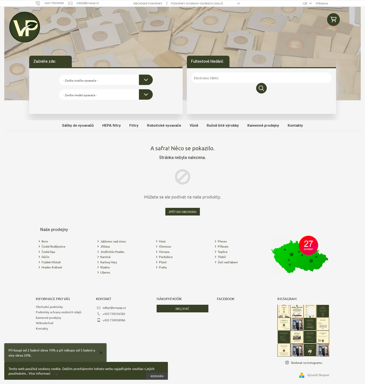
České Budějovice (53, 246)
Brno (45, 241)
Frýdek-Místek (51, 262)
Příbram (223, 246)
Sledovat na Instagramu (306, 362)
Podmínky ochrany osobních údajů (197, 3)
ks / (182, 308)
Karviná (105, 257)
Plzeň (163, 262)
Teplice (223, 252)
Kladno (105, 267)
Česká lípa (48, 252)
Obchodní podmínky (147, 3)
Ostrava (164, 252)
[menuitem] (78, 125)
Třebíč (222, 257)
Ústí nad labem (228, 262)
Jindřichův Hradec (112, 252)
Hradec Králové (52, 267)
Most (162, 241)
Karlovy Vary (108, 262)
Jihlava (105, 246)
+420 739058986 (113, 320)
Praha (163, 267)
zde (54, 373)
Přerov (222, 241)
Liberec (105, 272)
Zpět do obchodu (182, 212)
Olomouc (165, 246)
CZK (305, 3)
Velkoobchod (44, 323)
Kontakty (42, 328)
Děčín (45, 257)
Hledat (261, 88)
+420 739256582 (113, 314)
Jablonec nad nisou (113, 241)
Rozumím (157, 376)
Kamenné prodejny (48, 317)
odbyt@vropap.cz (114, 307)
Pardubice (166, 257)
